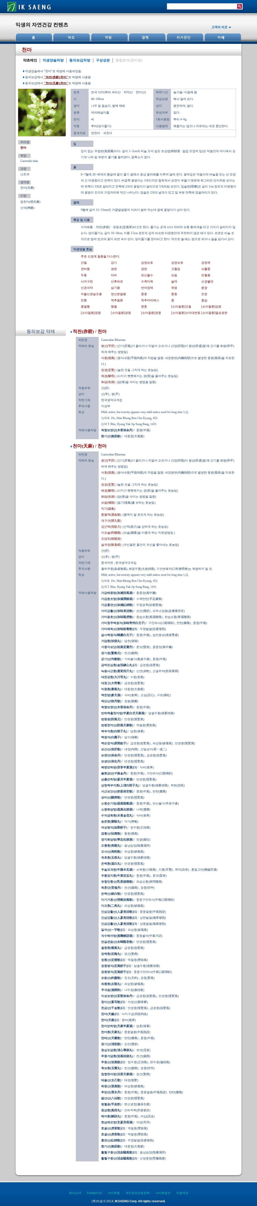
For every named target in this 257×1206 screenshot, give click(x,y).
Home (34, 37)
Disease (147, 37)
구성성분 (103, 60)
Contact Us (94, 1193)
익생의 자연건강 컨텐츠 (42, 24)
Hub (71, 37)
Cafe (222, 37)
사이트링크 (162, 1193)
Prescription (109, 37)
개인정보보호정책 (137, 1193)
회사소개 (75, 1193)
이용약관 (182, 1193)
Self (184, 37)
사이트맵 (114, 1193)
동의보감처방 (79, 60)
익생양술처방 (53, 60)
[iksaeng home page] (29, 12)
